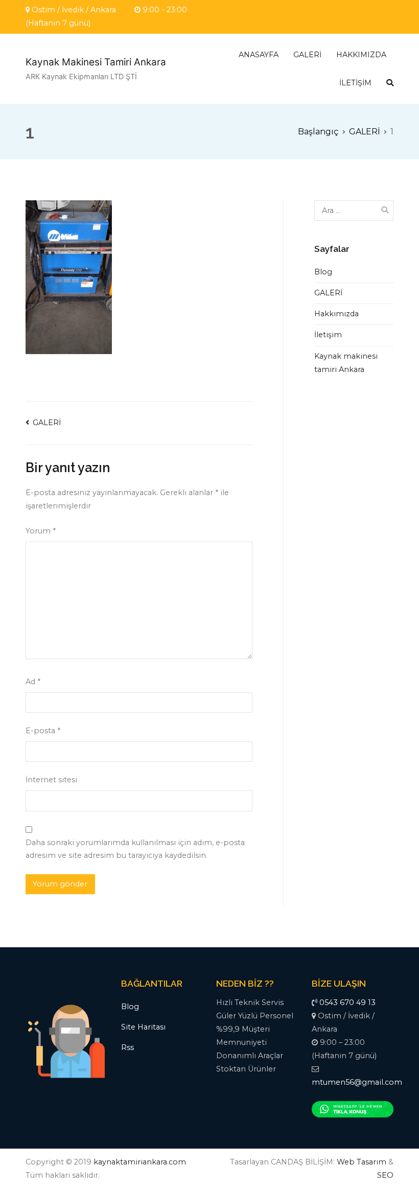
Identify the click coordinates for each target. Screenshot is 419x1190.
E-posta (43, 730)
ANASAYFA (258, 54)
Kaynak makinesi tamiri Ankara (346, 363)
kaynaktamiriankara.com (140, 1161)
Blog (323, 271)
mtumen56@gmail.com (357, 1082)
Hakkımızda (336, 313)
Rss (127, 1047)
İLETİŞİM (355, 82)
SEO (385, 1175)
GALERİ (307, 54)
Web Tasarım (361, 1161)
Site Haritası (143, 1027)
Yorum (41, 530)
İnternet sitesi (51, 779)
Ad (33, 681)
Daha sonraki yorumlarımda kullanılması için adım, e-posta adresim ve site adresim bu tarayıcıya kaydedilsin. (135, 849)
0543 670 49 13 (347, 1002)
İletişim (328, 334)
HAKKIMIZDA (361, 54)
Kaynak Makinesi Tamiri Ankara (96, 62)
